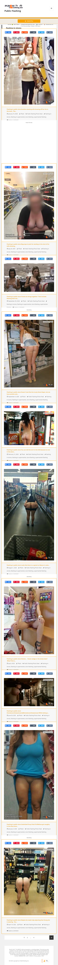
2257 (27, 956)
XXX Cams (37, 26)
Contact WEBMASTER (19, 956)
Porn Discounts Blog (25, 26)
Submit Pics (30, 21)
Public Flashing (12, 10)
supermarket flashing (40, 117)
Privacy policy (37, 956)
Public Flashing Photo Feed (34, 114)
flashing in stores (12, 304)
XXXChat (40, 24)
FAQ (43, 956)
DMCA (31, 956)
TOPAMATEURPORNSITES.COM (28, 24)
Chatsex (32, 26)
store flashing (29, 117)
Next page (51, 937)
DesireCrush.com (49, 24)
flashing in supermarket (18, 117)
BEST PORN (16, 24)
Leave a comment (13, 120)
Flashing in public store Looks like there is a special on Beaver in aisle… (28, 565)
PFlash (22, 114)
